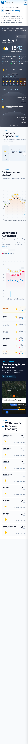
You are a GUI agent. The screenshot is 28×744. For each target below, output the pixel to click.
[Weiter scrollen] (24, 154)
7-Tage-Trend (6, 74)
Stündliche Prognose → (9, 76)
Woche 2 (12, 250)
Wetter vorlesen (22, 36)
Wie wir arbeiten (6, 246)
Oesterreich (9, 7)
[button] (5, 153)
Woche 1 (5, 250)
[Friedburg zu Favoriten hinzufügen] (16, 40)
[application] (14, 203)
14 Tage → (14, 74)
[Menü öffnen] (25, 2)
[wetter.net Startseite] (7, 2)
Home (2, 7)
